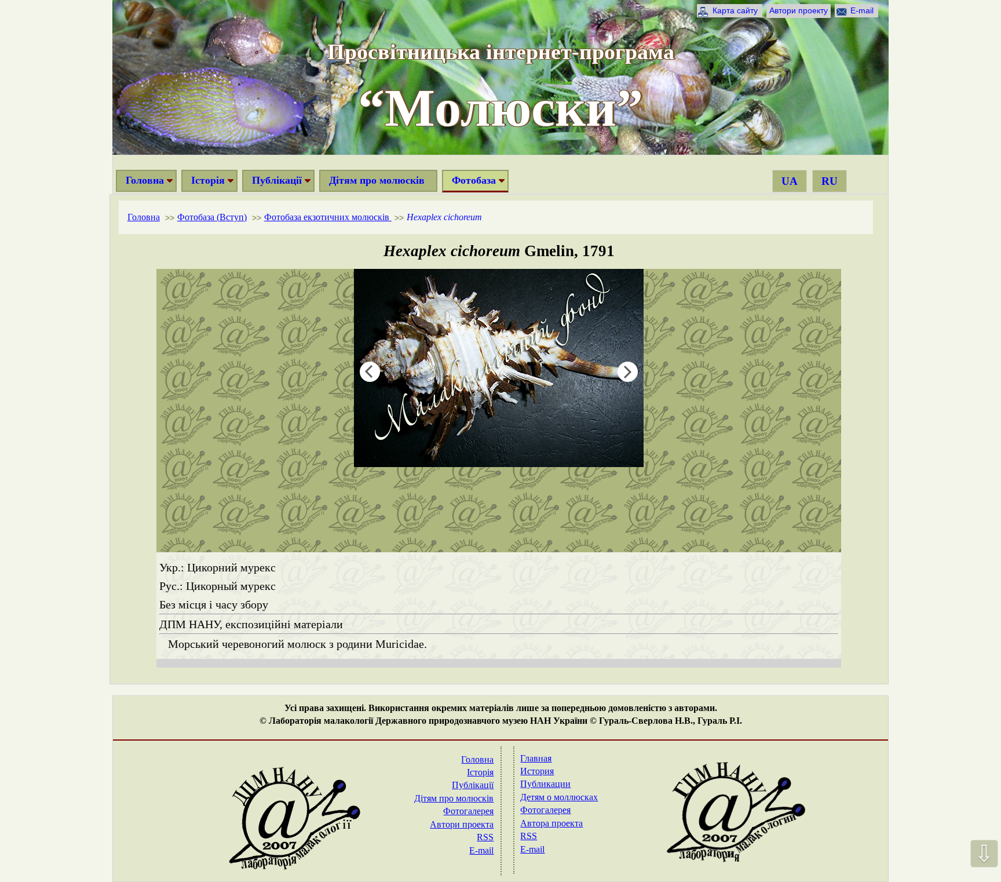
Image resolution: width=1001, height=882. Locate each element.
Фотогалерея (468, 811)
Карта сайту (735, 10)
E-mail (862, 10)
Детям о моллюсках (559, 797)
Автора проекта (551, 823)
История (537, 771)
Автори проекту (798, 10)
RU (829, 181)
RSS (485, 837)
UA (789, 181)
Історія (208, 180)
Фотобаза (474, 180)
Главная (535, 758)
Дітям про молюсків (377, 180)
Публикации (545, 784)
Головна (145, 180)
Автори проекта (462, 824)
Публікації (277, 180)
